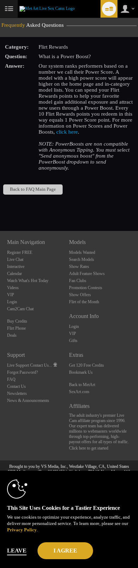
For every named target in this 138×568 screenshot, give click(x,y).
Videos (13, 287)
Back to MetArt (82, 384)
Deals (12, 335)
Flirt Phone (16, 328)
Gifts (73, 340)
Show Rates (79, 266)
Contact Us (16, 386)
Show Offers (80, 294)
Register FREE (19, 252)
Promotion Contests (85, 287)
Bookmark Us (81, 372)
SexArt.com (79, 391)
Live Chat (15, 259)
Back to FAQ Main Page (33, 189)
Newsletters (17, 393)
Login (12, 301)
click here (67, 132)
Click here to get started (88, 448)
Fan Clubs (77, 280)
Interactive (15, 266)
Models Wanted (82, 252)
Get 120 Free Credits (86, 365)
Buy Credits (17, 321)
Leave (17, 551)
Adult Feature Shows (87, 273)
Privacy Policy (22, 529)
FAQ (11, 379)
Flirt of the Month (84, 301)
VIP (10, 294)
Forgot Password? (22, 372)
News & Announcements (28, 400)
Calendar (14, 273)
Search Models (81, 259)
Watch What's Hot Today (27, 280)
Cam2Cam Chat (20, 308)
